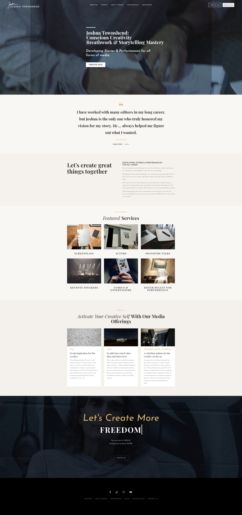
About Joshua (117, 5)
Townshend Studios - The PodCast (157, 349)
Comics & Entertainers (121, 289)
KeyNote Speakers (84, 287)
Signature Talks (157, 253)
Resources (147, 5)
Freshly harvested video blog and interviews (119, 355)
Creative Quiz (215, 5)
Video (109, 349)
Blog (72, 349)
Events (104, 5)
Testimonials (133, 5)
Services (94, 5)
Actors (121, 253)
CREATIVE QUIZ (95, 65)
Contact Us (121, 458)
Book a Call (228, 5)
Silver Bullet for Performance (158, 289)
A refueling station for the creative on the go (157, 355)
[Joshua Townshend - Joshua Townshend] (23, 5)
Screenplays (84, 253)
